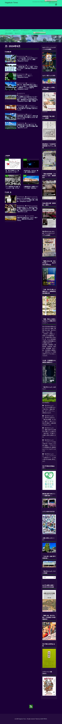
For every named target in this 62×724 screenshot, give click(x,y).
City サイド (17, 33)
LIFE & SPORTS (8, 33)
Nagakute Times (11, 3)
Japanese (37, 32)
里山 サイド (16, 30)
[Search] (54, 577)
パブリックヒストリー (50, 30)
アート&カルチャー (25, 30)
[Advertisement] (31, 17)
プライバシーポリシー (27, 33)
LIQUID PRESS (43, 718)
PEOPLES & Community (37, 30)
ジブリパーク (8, 30)
